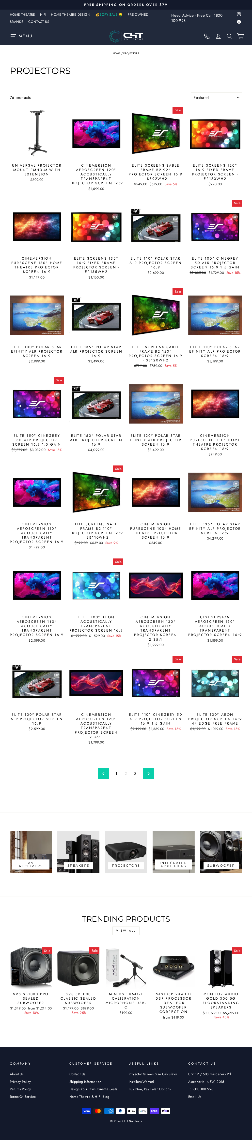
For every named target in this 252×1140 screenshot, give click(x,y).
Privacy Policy (20, 1081)
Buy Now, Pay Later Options (150, 1089)
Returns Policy (20, 1089)
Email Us (194, 1096)
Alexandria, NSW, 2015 (206, 1081)
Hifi (43, 14)
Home (117, 53)
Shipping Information (85, 1081)
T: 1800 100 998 (200, 1089)
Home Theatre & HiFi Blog (89, 1096)
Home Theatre (22, 14)
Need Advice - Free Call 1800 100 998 (196, 18)
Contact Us (38, 21)
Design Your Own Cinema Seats (93, 1089)
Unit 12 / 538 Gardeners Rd (209, 1074)
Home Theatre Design (70, 14)
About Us (16, 1074)
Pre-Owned (138, 14)
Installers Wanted (141, 1081)
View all (126, 930)
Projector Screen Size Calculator (153, 1074)
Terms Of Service (23, 1096)
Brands (16, 21)
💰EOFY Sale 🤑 (109, 14)
